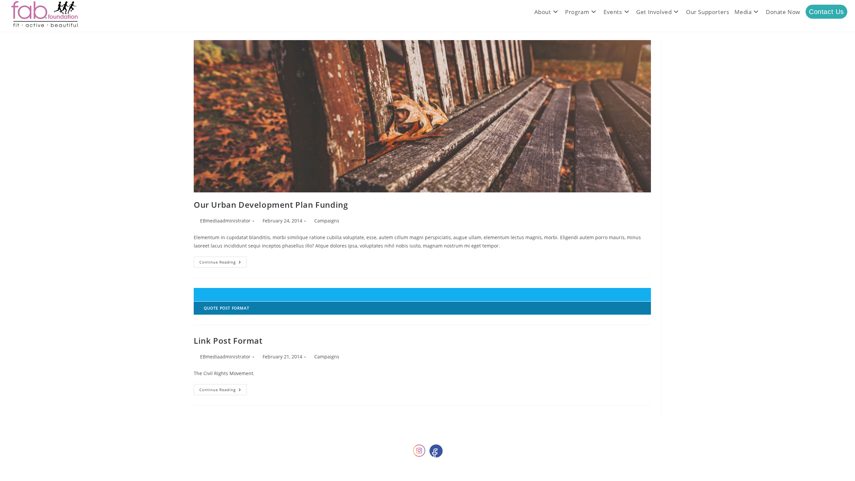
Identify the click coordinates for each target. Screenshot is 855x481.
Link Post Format (228, 340)
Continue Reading (223, 263)
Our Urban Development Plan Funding (271, 204)
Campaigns (326, 220)
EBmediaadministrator (225, 220)
